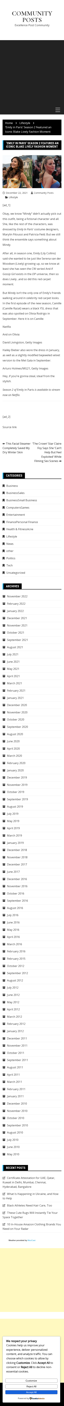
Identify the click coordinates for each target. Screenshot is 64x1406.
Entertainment (15, 515)
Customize (31, 1380)
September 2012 (17, 973)
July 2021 (12, 654)
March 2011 (14, 1082)
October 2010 (15, 1118)
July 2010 (12, 1140)
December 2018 (17, 850)
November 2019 (17, 785)
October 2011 (15, 1053)
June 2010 (13, 1147)
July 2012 (12, 987)
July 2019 (12, 814)
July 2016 (12, 915)
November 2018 (17, 857)
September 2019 (17, 799)
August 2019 (15, 806)
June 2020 (13, 741)
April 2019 (13, 828)
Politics (10, 558)
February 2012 (16, 1024)
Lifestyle (13, 197)
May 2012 (13, 1002)
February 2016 (16, 951)
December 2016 (17, 879)
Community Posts (32, 16)
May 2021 (13, 669)
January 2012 (15, 1031)
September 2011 (17, 1060)
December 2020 (17, 705)
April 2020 (13, 748)
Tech (9, 565)
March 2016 (14, 944)
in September (42, 360)
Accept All (31, 1392)
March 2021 (14, 683)
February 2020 (16, 763)
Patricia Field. (37, 234)
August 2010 (15, 1132)
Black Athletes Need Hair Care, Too (29, 1205)
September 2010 (17, 1125)
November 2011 (17, 1045)
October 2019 (15, 792)
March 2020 (14, 756)
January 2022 (15, 611)
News (9, 544)
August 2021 (15, 647)
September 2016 (17, 901)
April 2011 (13, 1075)
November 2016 (17, 886)
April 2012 (13, 1009)
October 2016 (15, 893)
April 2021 (13, 676)
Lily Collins (48, 253)
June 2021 (13, 662)
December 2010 (17, 1103)
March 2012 (14, 1017)
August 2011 (15, 1067)
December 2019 (17, 777)
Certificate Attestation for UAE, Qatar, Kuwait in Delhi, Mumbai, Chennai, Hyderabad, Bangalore (29, 1182)
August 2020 (15, 734)
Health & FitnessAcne (19, 529)
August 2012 (15, 980)
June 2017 (13, 872)
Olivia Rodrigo (38, 313)
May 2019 (13, 821)
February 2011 (16, 1089)
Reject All (31, 1386)
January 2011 (15, 1096)
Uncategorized (15, 573)
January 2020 (15, 770)
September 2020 (17, 727)
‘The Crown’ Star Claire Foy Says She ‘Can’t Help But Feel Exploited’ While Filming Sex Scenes (46, 452)
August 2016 (15, 908)
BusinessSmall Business (21, 500)
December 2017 (17, 864)
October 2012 (15, 966)
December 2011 (17, 1038)
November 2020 (17, 712)
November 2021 (17, 625)
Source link (10, 427)
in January (52, 350)
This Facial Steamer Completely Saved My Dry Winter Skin (17, 448)
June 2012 (13, 995)
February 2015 (16, 959)
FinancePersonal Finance (22, 522)
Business (12, 486)
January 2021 (15, 698)
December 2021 (17, 618)
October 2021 (15, 632)
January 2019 (15, 843)
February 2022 (16, 604)
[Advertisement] (32, 72)
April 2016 (13, 937)
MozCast (31, 1240)
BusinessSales (15, 493)
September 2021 (17, 640)
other (9, 551)
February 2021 (16, 690)
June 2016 (13, 922)
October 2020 (15, 719)
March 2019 (14, 835)
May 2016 (13, 930)
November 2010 (17, 1111)
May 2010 (13, 1154)
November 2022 (17, 596)
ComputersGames (17, 507)
